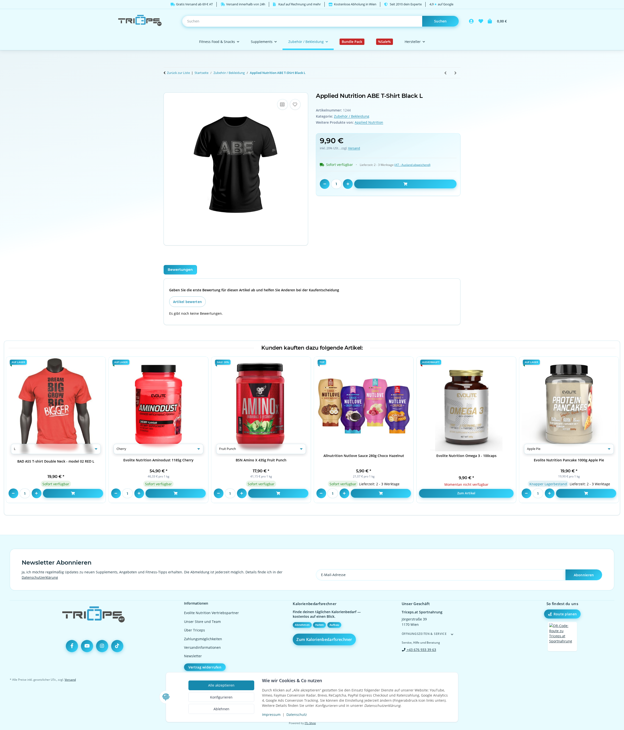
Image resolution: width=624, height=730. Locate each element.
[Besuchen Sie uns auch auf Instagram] (102, 646)
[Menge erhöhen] (348, 184)
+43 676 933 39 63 (421, 649)
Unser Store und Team (202, 621)
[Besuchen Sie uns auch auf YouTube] (87, 646)
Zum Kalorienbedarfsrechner (324, 639)
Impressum (271, 714)
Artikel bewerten (187, 301)
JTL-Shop (310, 723)
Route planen (565, 614)
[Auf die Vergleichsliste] (282, 104)
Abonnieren (584, 575)
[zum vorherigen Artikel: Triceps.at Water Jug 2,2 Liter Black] (445, 73)
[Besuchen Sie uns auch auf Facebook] (72, 646)
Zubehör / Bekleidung (351, 116)
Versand (354, 148)
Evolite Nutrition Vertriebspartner (211, 612)
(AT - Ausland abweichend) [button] (412, 165)
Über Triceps (194, 630)
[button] (471, 21)
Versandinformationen (202, 647)
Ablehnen (221, 709)
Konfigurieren (221, 697)
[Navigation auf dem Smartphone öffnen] (562, 636)
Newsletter (193, 656)
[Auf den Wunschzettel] (295, 104)
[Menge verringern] (325, 184)
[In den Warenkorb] (167, 89)
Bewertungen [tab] (180, 269)
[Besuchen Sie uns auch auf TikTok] (117, 646)
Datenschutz (296, 714)
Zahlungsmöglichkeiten (203, 639)
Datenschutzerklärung (40, 577)
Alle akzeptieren (221, 685)
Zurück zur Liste (178, 73)
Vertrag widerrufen (204, 667)
